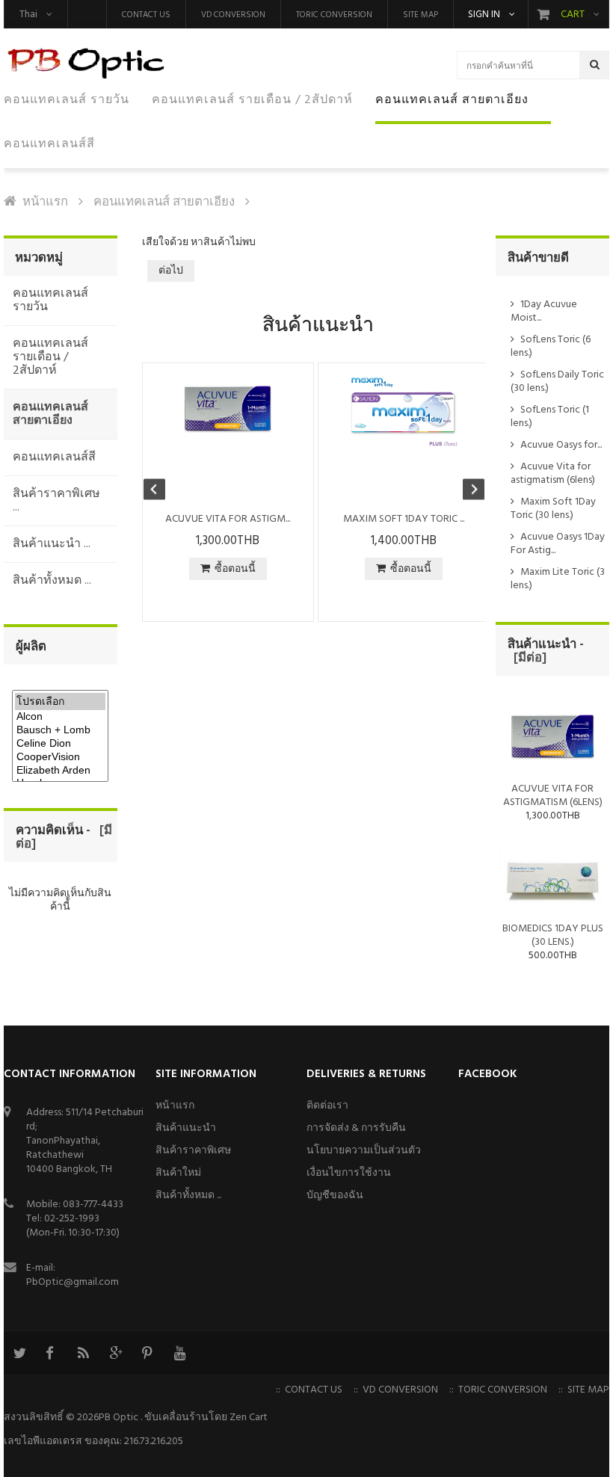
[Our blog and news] (83, 1353)
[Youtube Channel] (179, 1353)
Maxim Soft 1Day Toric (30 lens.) (553, 508)
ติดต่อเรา (327, 1105)
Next (466, 491)
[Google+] (115, 1353)
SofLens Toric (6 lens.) (551, 346)
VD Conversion (233, 15)
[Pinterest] (147, 1353)
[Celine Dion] (60, 743)
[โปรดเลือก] (60, 701)
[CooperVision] (60, 757)
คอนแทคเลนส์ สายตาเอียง (164, 202)
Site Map (420, 15)
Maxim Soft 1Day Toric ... (403, 519)
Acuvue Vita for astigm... (227, 519)
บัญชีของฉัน (334, 1195)
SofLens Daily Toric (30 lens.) (557, 381)
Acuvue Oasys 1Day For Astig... (558, 543)
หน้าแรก (45, 202)
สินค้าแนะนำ (185, 1128)
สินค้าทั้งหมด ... (188, 1195)
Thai (28, 14)
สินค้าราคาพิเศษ (193, 1150)
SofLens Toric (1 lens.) (550, 416)
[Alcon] (60, 717)
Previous (161, 491)
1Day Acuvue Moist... (544, 311)
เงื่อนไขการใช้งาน (348, 1173)
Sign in (484, 14)
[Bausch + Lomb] (60, 730)
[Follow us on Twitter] (19, 1353)
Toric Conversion (334, 15)
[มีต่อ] (527, 658)
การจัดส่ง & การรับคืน (356, 1128)
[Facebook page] (51, 1353)
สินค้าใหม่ (178, 1173)
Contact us (146, 15)
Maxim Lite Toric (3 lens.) (558, 579)
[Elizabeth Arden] (60, 770)
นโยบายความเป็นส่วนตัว (363, 1150)
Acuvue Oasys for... (561, 445)
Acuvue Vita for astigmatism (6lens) (553, 473)
